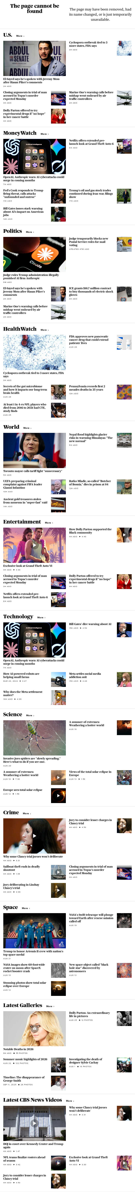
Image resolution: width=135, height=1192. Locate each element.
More (19, 36)
